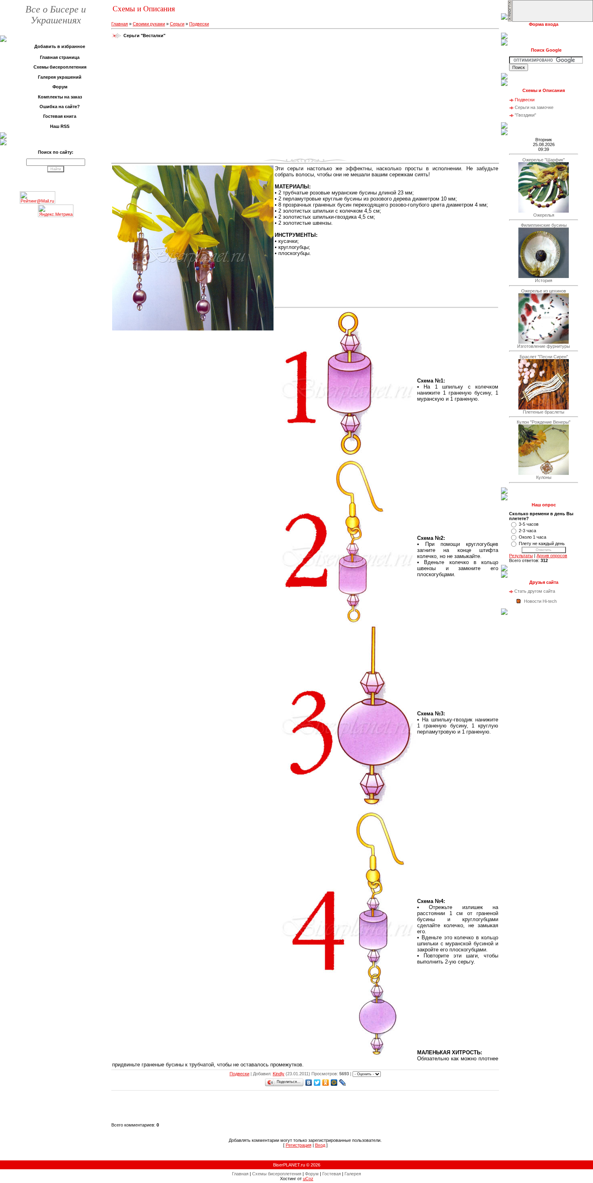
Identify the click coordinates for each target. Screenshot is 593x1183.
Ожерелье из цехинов (543, 290)
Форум (312, 1173)
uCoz (308, 1178)
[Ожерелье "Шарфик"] (543, 211)
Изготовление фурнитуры (543, 346)
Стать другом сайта (534, 591)
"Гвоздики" (525, 115)
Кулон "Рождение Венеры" (543, 422)
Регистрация (298, 1145)
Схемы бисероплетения (276, 1173)
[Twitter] (317, 1082)
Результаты (521, 555)
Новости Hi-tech (540, 601)
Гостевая (331, 1173)
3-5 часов (529, 524)
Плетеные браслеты (543, 412)
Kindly (278, 1073)
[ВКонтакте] (309, 1082)
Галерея (353, 1173)
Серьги (177, 23)
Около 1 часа (532, 537)
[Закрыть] (509, 20)
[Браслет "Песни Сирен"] (543, 407)
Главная (119, 23)
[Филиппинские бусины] (543, 276)
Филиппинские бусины (544, 225)
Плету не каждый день (542, 543)
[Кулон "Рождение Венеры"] (543, 473)
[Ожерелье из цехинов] (543, 342)
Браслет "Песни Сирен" (544, 356)
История (543, 280)
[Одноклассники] (326, 1082)
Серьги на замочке (534, 107)
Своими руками (149, 23)
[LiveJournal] (342, 1082)
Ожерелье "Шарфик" (543, 159)
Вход (320, 1145)
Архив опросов (552, 555)
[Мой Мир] (334, 1082)
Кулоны (543, 477)
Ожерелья (543, 215)
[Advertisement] (305, 100)
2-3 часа (527, 530)
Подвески (199, 23)
